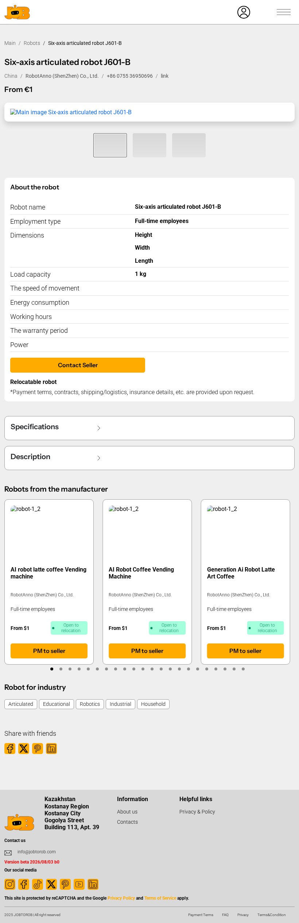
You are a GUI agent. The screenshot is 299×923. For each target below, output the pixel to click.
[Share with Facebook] (9, 748)
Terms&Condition (271, 915)
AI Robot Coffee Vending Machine (141, 573)
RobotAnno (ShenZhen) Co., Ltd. (62, 76)
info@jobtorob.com (37, 851)
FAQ (225, 915)
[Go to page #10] (133, 669)
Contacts (127, 822)
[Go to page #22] (243, 669)
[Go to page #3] (69, 669)
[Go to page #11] (142, 669)
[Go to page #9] (124, 669)
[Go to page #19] (215, 669)
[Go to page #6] (97, 669)
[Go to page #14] (170, 669)
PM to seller (49, 650)
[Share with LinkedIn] (51, 748)
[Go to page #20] (224, 669)
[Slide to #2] (149, 145)
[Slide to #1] (110, 145)
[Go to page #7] (106, 669)
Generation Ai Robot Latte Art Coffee (241, 573)
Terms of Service (160, 898)
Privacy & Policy (197, 812)
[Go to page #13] (161, 669)
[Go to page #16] (188, 669)
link (164, 76)
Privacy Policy (121, 898)
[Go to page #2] (60, 669)
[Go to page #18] (206, 669)
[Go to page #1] (51, 669)
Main (10, 43)
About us (127, 812)
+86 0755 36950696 (130, 76)
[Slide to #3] (189, 145)
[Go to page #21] (233, 669)
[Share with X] (23, 748)
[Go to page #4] (79, 669)
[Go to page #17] (197, 669)
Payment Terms (200, 915)
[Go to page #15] (179, 669)
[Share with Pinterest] (37, 748)
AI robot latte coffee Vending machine (48, 573)
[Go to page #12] (151, 669)
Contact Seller (78, 365)
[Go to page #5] (88, 669)
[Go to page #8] (115, 669)
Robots (32, 43)
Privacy (243, 915)
